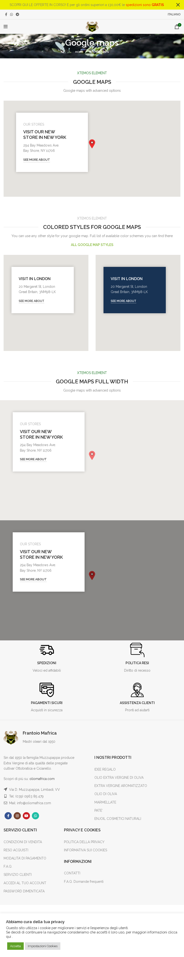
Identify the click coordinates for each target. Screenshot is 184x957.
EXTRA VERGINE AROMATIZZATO (120, 786)
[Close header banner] (178, 5)
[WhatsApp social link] (11, 14)
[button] (92, 144)
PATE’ (98, 810)
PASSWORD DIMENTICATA (24, 891)
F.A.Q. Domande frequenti (84, 881)
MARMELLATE (105, 802)
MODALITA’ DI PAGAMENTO (25, 858)
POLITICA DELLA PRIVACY (84, 842)
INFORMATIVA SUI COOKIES (85, 850)
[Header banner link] (85, 5)
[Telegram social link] (17, 14)
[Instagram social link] (17, 815)
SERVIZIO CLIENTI (18, 875)
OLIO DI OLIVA (105, 794)
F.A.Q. (8, 866)
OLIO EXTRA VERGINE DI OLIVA (119, 777)
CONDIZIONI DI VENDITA (23, 842)
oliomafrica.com (42, 779)
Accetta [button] (15, 946)
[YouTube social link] (26, 815)
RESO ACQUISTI (16, 850)
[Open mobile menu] (5, 26)
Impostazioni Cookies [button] (43, 946)
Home (79, 52)
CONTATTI (72, 873)
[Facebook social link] (6, 14)
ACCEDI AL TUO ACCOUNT (25, 883)
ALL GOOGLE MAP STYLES (92, 245)
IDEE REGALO (105, 769)
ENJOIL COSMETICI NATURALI (117, 819)
